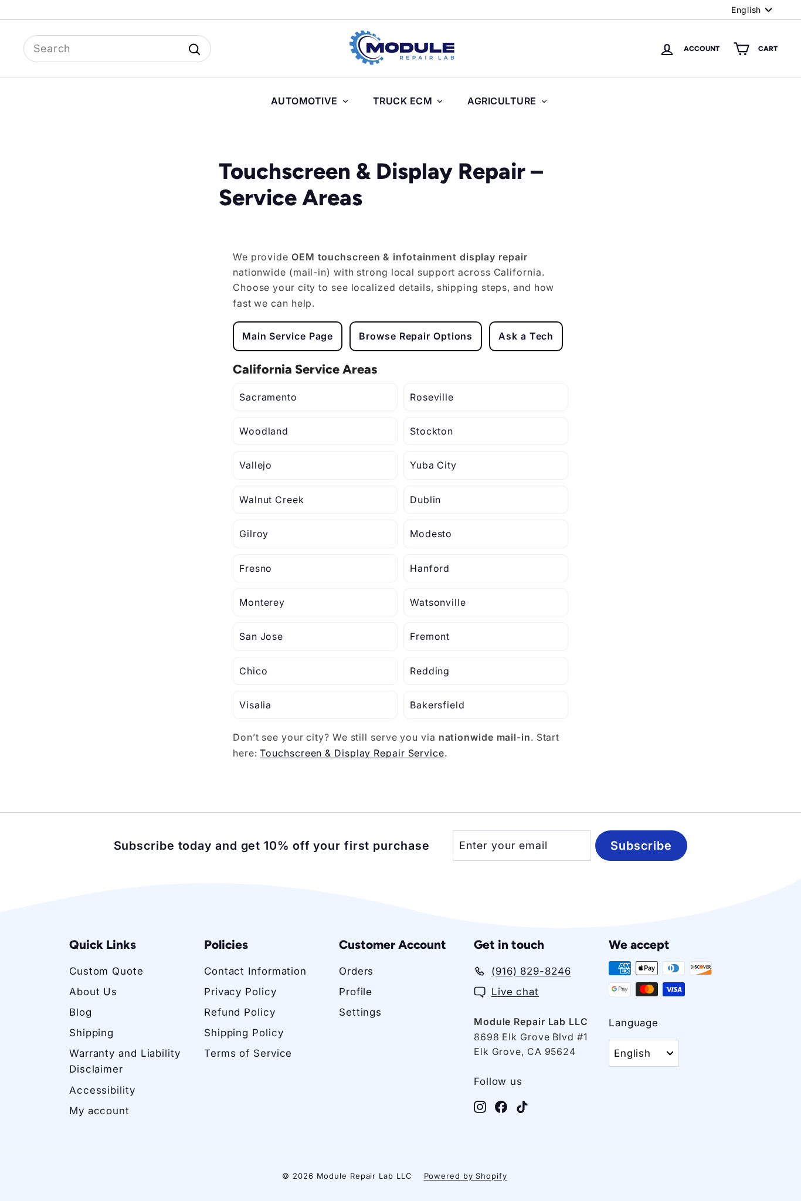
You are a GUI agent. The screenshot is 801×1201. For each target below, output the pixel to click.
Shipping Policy (244, 1033)
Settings (360, 1012)
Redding (430, 671)
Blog (80, 1012)
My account (99, 1111)
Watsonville (438, 602)
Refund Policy (240, 1012)
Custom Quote (106, 971)
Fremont (430, 636)
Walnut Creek (271, 499)
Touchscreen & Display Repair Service (352, 753)
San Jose (261, 636)
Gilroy (254, 534)
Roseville (432, 397)
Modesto (431, 534)
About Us (93, 992)
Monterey (262, 602)
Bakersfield (437, 705)
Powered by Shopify (465, 1175)
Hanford (430, 568)
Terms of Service (248, 1053)
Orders (356, 971)
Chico (253, 671)
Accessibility (102, 1090)
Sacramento (268, 397)
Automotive (304, 101)
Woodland (264, 431)
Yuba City (433, 465)
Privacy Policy (240, 992)
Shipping (91, 1033)
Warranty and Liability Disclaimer (125, 1061)
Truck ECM (403, 101)
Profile (355, 992)
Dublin (425, 499)
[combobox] (117, 49)
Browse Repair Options (416, 336)
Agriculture (502, 101)
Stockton (431, 431)
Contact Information (255, 971)
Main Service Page (287, 336)
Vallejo (255, 465)
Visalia (255, 705)
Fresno (255, 568)
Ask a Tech (526, 336)
